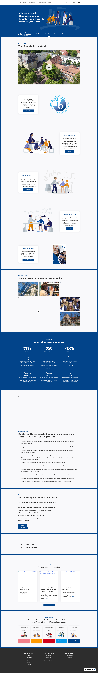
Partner (28, 660)
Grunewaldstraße (69, 655)
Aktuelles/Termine (42, 2)
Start (37, 33)
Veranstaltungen (73, 585)
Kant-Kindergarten (69, 653)
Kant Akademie (28, 659)
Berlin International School (49, 660)
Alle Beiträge (49, 604)
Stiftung (28, 655)
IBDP (70, 228)
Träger (19, 2)
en (78, 2)
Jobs (70, 33)
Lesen (35, 595)
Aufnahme (54, 33)
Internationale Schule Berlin (49, 659)
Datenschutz (28, 662)
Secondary (47, 33)
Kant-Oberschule (49, 657)
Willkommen (28, 110)
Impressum (29, 664)
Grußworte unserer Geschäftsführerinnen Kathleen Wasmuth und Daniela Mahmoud (26, 594)
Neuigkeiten (27, 585)
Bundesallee (69, 657)
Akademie (50, 2)
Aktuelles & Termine (62, 33)
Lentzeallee (69, 659)
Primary (42, 33)
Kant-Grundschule (49, 655)
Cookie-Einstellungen (29, 666)
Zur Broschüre (28, 259)
